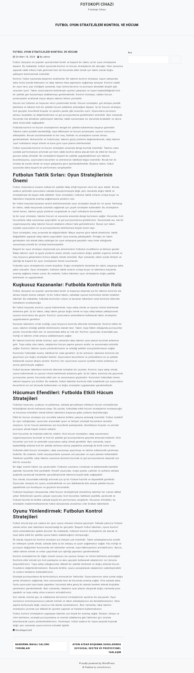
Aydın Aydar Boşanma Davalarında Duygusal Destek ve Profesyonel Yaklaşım (96, 648)
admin (46, 56)
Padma (89, 667)
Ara (130, 52)
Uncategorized (23, 630)
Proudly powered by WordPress (97, 663)
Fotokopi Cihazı (97, 4)
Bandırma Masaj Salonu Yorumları (32, 646)
